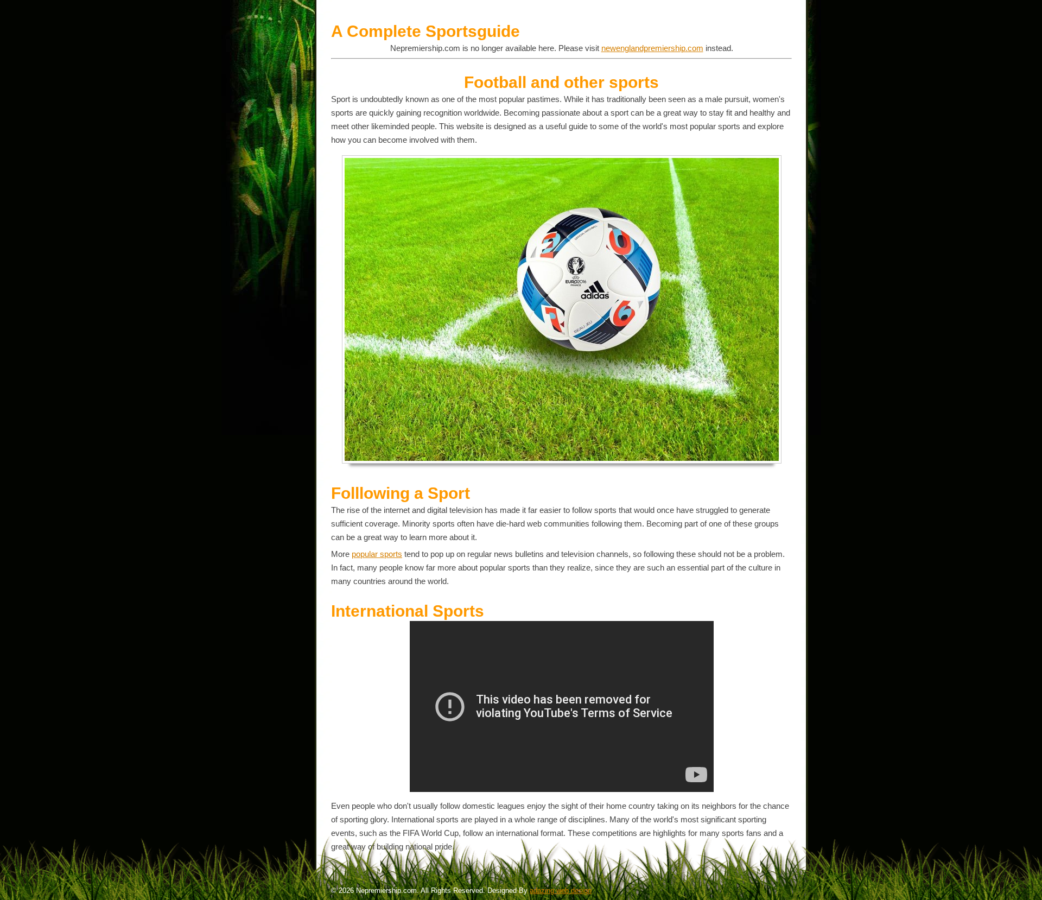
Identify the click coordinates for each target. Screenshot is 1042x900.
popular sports (377, 554)
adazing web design (561, 890)
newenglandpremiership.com (652, 48)
